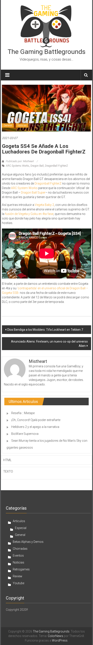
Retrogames (21, 569)
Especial (20, 528)
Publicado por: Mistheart (19, 161)
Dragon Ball (37, 165)
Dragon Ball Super (33, 192)
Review (17, 576)
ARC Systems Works (17, 165)
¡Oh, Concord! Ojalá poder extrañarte (35, 420)
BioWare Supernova (24, 433)
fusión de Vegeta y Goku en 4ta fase (29, 214)
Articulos (19, 521)
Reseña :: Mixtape (23, 413)
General (8, 125)
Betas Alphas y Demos (28, 541)
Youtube (18, 583)
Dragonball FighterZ (48, 183)
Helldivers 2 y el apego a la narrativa (35, 427)
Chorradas (20, 548)
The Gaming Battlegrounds (46, 51)
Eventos (18, 555)
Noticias (22, 125)
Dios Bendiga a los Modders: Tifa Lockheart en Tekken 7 (45, 329)
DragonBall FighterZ (56, 165)
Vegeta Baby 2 (44, 205)
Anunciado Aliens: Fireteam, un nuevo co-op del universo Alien (49, 344)
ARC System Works (24, 188)
